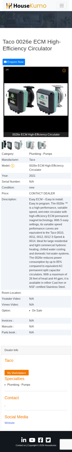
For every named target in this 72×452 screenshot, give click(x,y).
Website (10, 422)
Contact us (21, 445)
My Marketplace (16, 372)
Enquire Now (15, 61)
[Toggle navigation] (62, 5)
